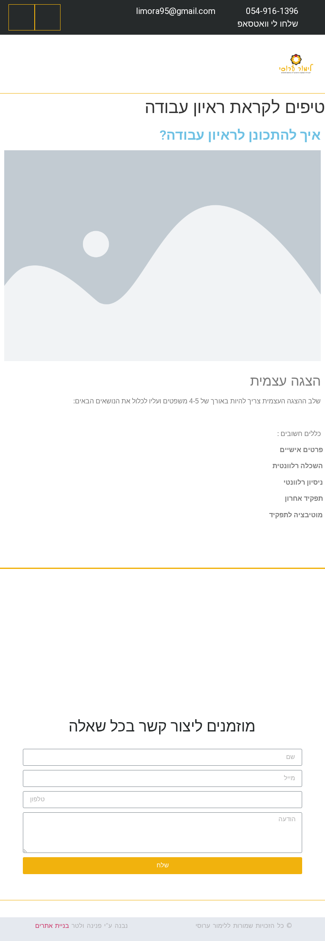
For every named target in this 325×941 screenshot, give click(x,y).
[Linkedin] (21, 17)
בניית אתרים (52, 925)
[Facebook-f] (48, 17)
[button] (269, 64)
